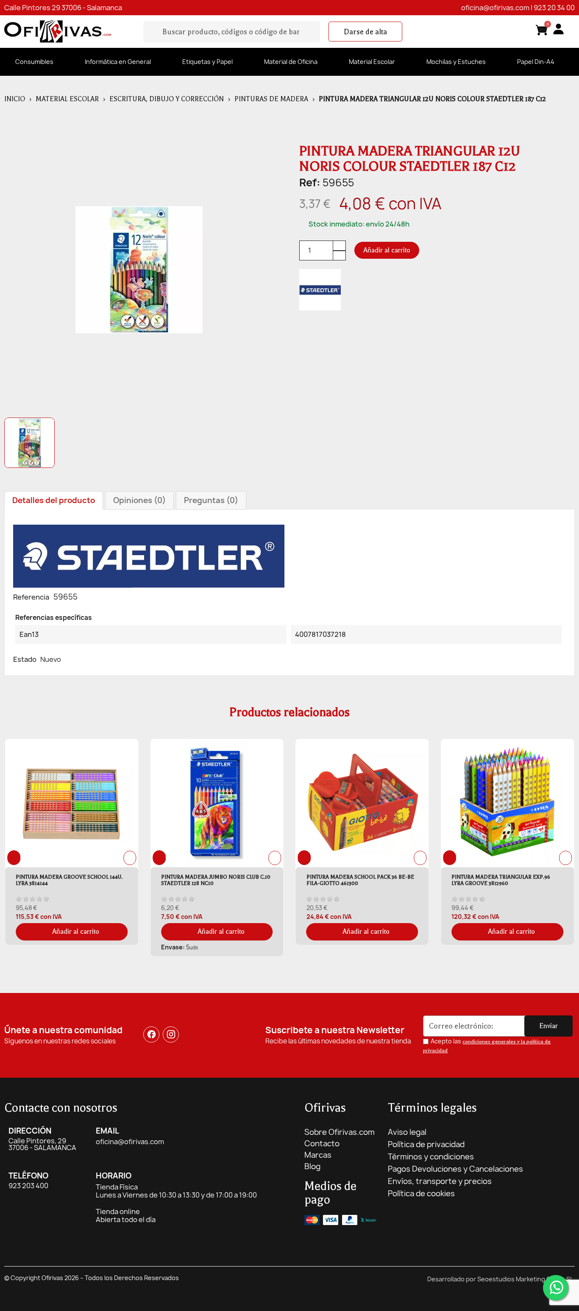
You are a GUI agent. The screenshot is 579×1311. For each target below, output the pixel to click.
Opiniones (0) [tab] (139, 500)
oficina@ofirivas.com (495, 7)
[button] (365, 32)
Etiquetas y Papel (207, 62)
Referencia (31, 597)
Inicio (14, 99)
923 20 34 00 (554, 7)
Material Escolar (372, 62)
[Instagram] (171, 1034)
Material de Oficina (290, 62)
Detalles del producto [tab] (53, 500)
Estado (24, 659)
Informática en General (118, 62)
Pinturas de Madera (271, 99)
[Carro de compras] (541, 31)
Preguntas (211, 500)
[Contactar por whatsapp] (555, 1287)
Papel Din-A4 (535, 62)
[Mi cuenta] (558, 29)
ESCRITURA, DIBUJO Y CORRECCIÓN (166, 99)
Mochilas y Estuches (456, 62)
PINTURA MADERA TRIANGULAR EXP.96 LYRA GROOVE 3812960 (417, 880)
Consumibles (34, 62)
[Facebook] (151, 1034)
